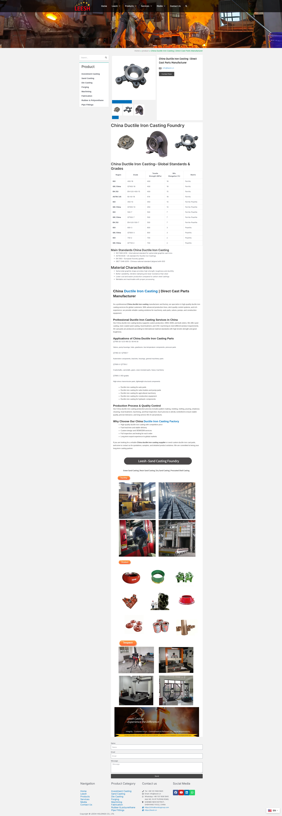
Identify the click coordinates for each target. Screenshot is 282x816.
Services (84, 799)
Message (114, 761)
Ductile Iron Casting (141, 291)
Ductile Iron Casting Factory (161, 421)
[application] (119, 6)
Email (113, 752)
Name (113, 743)
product (145, 51)
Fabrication (87, 96)
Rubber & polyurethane (123, 807)
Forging (85, 87)
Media (83, 802)
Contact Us (86, 804)
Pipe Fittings (87, 105)
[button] (115, 101)
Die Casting (87, 83)
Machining (86, 91)
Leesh (83, 793)
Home (137, 51)
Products (85, 796)
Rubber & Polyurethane (93, 100)
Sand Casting (88, 78)
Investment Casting (91, 74)
